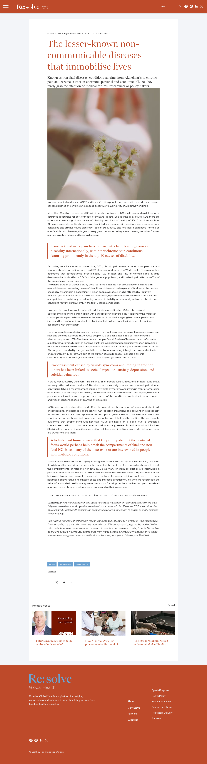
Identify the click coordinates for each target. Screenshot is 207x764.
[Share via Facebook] (48, 582)
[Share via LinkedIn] (63, 582)
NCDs (52, 564)
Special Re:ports (160, 690)
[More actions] (158, 33)
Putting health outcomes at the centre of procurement (54, 642)
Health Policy (158, 695)
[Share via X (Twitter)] (56, 582)
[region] (137, 701)
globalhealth (65, 564)
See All (171, 605)
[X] (201, 6)
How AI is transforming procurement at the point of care (101, 642)
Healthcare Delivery (162, 712)
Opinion (52, 571)
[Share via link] (71, 582)
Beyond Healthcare (162, 707)
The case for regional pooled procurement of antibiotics (151, 642)
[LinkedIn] (196, 6)
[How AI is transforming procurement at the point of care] (104, 623)
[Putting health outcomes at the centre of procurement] (54, 623)
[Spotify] (191, 6)
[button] (5, 7)
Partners (156, 718)
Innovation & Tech (161, 701)
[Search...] (179, 6)
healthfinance (82, 564)
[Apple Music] (186, 6)
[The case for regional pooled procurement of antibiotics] (153, 623)
